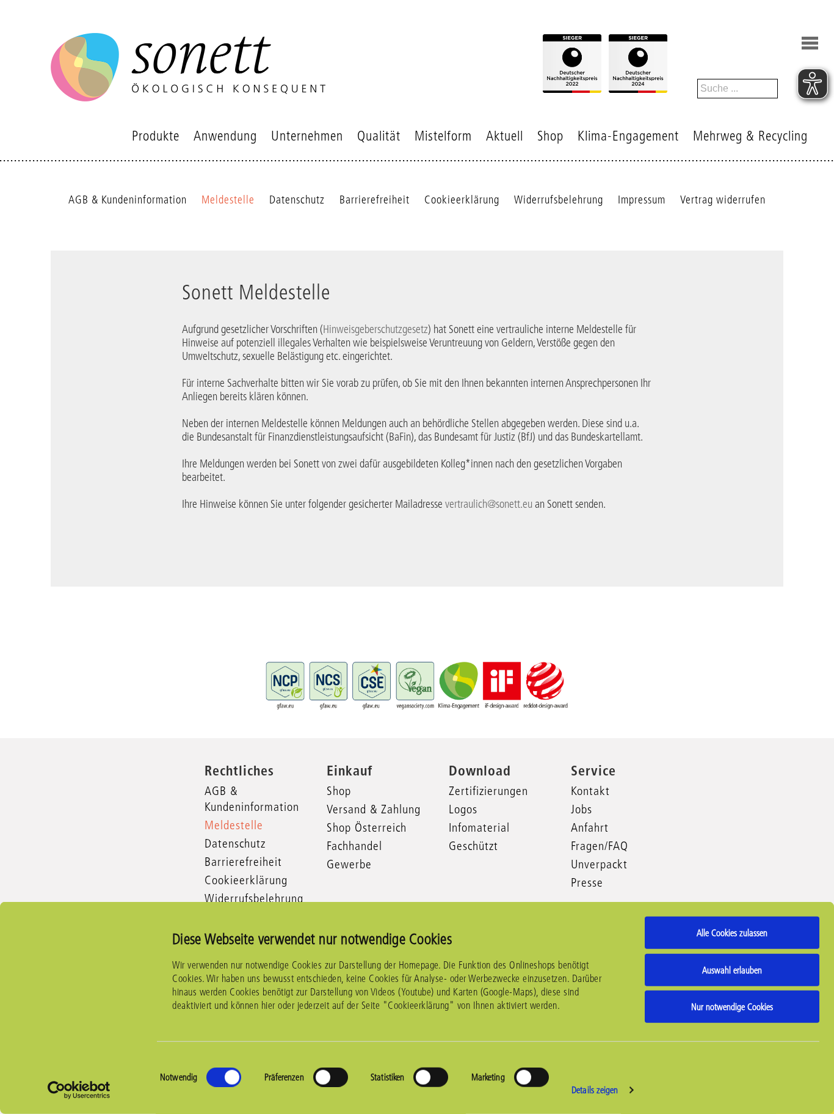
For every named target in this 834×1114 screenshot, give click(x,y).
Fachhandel (354, 845)
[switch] (330, 1077)
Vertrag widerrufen (723, 200)
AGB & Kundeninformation (127, 200)
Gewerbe (349, 864)
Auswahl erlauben (732, 969)
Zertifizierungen (488, 790)
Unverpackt (599, 864)
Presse (587, 882)
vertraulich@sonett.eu (488, 504)
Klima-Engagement (628, 136)
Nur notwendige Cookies (732, 1007)
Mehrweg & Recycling (750, 136)
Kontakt (590, 790)
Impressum (641, 200)
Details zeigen (594, 1090)
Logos (463, 809)
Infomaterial (479, 827)
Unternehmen (307, 136)
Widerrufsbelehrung (558, 200)
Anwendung (225, 136)
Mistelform (443, 136)
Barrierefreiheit (374, 200)
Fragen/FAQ (599, 845)
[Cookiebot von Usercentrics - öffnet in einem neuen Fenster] (79, 1090)
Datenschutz (297, 200)
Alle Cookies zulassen (732, 933)
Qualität (379, 136)
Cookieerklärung (461, 200)
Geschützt (473, 845)
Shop (550, 136)
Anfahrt (590, 827)
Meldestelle (228, 200)
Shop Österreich (367, 827)
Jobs (581, 809)
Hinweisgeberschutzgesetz (375, 329)
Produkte (155, 136)
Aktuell (504, 136)
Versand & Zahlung (374, 809)
